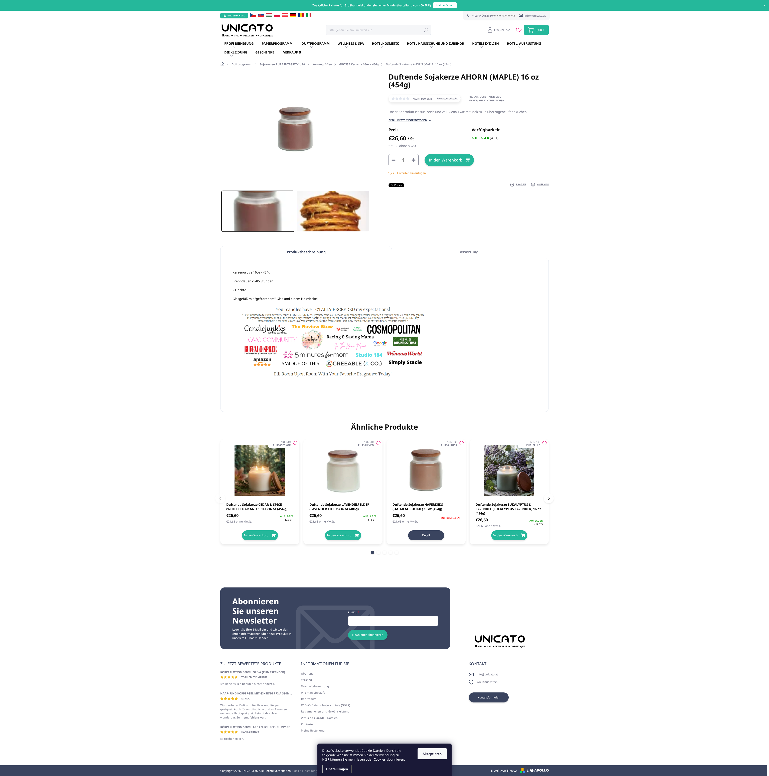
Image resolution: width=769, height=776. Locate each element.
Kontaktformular (489, 697)
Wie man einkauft (313, 692)
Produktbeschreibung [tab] (306, 251)
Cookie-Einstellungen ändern (311, 771)
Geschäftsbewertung (315, 686)
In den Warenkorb (445, 160)
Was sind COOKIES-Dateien (319, 718)
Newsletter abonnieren (367, 635)
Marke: (486, 100)
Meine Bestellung (313, 730)
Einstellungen (337, 769)
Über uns (307, 673)
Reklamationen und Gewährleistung (325, 711)
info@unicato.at (487, 674)
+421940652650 (487, 682)
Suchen (426, 30)
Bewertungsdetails (447, 98)
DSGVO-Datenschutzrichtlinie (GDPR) (325, 705)
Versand (306, 680)
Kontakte (307, 724)
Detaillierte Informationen (408, 120)
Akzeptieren (432, 754)
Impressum (308, 699)
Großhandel (236, 15)
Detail (426, 535)
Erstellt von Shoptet (504, 770)
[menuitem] (239, 43)
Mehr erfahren (444, 5)
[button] (372, 552)
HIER (325, 759)
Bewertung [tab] (468, 251)
